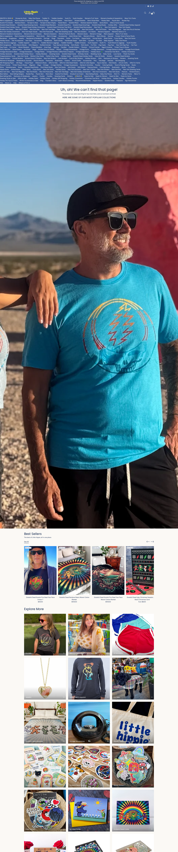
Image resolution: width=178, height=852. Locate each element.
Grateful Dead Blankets (48, 25)
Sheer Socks (108, 38)
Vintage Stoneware (25, 52)
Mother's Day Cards (37, 56)
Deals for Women (101, 76)
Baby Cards (107, 54)
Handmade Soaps (71, 41)
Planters (84, 47)
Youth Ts (68, 18)
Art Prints (27, 49)
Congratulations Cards (7, 56)
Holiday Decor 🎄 (97, 52)
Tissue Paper (29, 63)
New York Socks (62, 29)
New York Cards (23, 56)
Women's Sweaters (50, 34)
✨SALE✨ (78, 76)
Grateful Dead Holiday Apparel (129, 25)
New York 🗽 (98, 27)
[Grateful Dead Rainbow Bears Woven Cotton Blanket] (74, 570)
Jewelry (21, 38)
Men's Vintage (51, 36)
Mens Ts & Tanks (130, 18)
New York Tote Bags (48, 29)
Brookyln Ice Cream (77, 74)
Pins (95, 61)
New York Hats (34, 29)
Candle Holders (74, 47)
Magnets (32, 65)
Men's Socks (41, 36)
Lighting (56, 47)
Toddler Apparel (23, 43)
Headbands (48, 41)
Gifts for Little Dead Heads (69, 63)
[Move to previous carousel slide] (148, 541)
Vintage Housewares (70, 49)
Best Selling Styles (92, 74)
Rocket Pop (126, 21)
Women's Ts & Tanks (91, 18)
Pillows (58, 49)
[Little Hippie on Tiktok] (153, 6)
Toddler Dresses (80, 43)
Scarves (110, 36)
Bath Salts (82, 41)
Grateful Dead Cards (69, 54)
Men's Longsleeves (6, 21)
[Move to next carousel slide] (152, 541)
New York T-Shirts (21, 29)
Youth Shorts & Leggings (116, 43)
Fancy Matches (5, 49)
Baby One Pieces (34, 18)
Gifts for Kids (53, 63)
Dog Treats (3, 47)
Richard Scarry (135, 72)
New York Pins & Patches (131, 29)
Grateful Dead (109, 81)
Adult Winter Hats (75, 36)
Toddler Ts (45, 18)
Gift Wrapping (120, 61)
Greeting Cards (54, 54)
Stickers (109, 56)
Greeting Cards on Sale (8, 78)
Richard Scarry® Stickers (33, 58)
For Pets (93, 45)
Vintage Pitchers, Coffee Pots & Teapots (60, 52)
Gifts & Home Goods (117, 23)
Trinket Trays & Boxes (121, 47)
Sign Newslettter (130, 81)
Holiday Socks (5, 41)
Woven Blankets (23, 47)
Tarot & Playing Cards (122, 65)
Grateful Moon (74, 23)
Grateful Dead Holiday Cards (10, 27)
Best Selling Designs (17, 74)
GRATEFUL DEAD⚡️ (6, 18)
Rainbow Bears (20, 23)
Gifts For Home (135, 63)
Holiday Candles (118, 78)
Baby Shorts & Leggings (8, 43)
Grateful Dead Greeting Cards (28, 25)
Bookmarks (58, 61)
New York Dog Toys (122, 45)
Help (15, 83)
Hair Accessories (17, 41)
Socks (68, 38)
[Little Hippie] (31, 13)
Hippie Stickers (5, 58)
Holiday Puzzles (132, 78)
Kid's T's (116, 74)
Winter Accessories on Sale (29, 81)
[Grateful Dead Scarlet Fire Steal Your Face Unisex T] (40, 570)
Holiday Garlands (6, 54)
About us (8, 83)
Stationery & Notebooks (22, 76)
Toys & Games (102, 63)
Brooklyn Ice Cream (6, 29)
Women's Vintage (96, 34)
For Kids (99, 41)
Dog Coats (102, 45)
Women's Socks (82, 34)
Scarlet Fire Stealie (6, 23)
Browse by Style (21, 18)
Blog (41, 81)
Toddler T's (35, 43)
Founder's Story (51, 81)
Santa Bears (104, 23)
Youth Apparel (92, 43)
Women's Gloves (89, 36)
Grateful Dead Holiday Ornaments (33, 27)
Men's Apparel (108, 34)
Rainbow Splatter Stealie (89, 23)
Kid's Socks (85, 45)
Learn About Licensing (66, 81)
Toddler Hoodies (57, 18)
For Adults (92, 32)
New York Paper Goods (29, 32)
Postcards (49, 61)
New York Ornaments (100, 72)
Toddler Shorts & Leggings (50, 43)
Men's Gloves (101, 36)
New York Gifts (75, 29)
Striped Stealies (80, 21)
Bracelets (61, 38)
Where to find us (24, 83)
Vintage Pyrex (84, 49)
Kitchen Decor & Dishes (46, 49)
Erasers (67, 61)
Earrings (46, 38)
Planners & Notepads (7, 61)
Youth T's (103, 43)
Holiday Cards (66, 56)
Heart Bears (68, 21)
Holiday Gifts (112, 25)
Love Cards (117, 54)
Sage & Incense (107, 47)
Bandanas (3, 38)
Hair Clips (28, 41)
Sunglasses (13, 38)
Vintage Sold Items (82, 52)
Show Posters (17, 49)
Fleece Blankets (36, 47)
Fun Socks (75, 38)
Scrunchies (38, 41)
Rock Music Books (47, 67)
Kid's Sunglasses (5, 45)
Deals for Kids (88, 76)
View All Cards (100, 56)
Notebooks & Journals (24, 61)
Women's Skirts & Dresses (33, 34)
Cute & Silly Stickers (76, 58)
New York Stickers (80, 32)
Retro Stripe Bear (93, 21)
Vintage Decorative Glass (8, 52)
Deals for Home (126, 76)
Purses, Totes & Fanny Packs (125, 36)
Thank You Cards (129, 54)
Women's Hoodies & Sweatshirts (111, 18)
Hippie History (98, 81)
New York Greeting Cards (63, 32)
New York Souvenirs (74, 69)
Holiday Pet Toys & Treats (8, 81)
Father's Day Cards (52, 56)
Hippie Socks (86, 38)
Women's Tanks (127, 74)
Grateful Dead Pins (64, 25)
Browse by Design (43, 21)
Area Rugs (47, 47)
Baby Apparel (108, 41)
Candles (63, 47)
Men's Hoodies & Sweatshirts (24, 21)
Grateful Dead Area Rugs (81, 25)
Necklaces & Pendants (34, 38)
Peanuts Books (92, 67)
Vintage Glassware (97, 49)
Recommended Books (83, 81)
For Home (13, 47)
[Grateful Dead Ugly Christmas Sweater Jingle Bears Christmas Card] (142, 570)
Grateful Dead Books (99, 25)
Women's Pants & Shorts (67, 34)
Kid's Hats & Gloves (20, 45)
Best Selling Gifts (5, 76)
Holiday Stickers (90, 58)
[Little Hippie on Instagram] (150, 6)
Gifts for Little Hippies (87, 63)
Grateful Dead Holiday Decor (24, 54)
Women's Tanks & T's (119, 32)
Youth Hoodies (78, 18)
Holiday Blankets (41, 54)
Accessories (63, 36)
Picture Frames (94, 47)
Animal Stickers (17, 58)
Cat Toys (134, 45)
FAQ (1, 83)
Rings (53, 38)
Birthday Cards (83, 54)
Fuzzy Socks (118, 38)
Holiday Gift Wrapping (59, 78)
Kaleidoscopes (11, 67)
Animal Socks (97, 38)
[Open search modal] (145, 13)
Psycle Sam (116, 21)
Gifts (100, 58)
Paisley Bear (105, 21)
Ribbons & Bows (41, 63)
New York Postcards (46, 32)
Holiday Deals (33, 78)
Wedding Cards (96, 54)
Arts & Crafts (76, 61)
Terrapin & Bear (32, 23)
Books (134, 65)
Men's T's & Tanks (121, 34)
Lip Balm (91, 41)
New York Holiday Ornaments (10, 32)
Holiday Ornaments (128, 52)
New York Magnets (115, 29)
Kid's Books (75, 45)
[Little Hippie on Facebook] (148, 6)
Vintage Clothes (56, 65)
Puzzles (97, 65)
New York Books (101, 29)
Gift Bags (19, 63)
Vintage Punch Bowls (132, 49)
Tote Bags (102, 61)
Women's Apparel (104, 32)
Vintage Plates (39, 52)
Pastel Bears (62, 23)
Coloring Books (107, 65)
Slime (2, 67)
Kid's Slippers (33, 45)
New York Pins (116, 69)
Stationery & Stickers (111, 58)
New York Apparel (111, 27)
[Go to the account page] (149, 13)
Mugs (34, 49)
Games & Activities (86, 65)
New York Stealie (56, 21)
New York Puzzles (88, 29)
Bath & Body (58, 41)
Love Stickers (62, 58)
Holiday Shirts (106, 78)
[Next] (42, 12)
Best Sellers (4, 74)
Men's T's (137, 74)
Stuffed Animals (45, 45)
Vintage (45, 65)
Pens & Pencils (39, 61)
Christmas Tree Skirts (112, 52)
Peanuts (124, 72)
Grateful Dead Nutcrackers (83, 27)
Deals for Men (114, 76)
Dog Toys (111, 45)
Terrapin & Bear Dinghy (48, 23)
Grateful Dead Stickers (7, 25)
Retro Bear (49, 74)
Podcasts (120, 81)
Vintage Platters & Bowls (114, 49)
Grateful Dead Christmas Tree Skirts (59, 27)
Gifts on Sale (22, 78)
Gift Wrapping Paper (7, 63)
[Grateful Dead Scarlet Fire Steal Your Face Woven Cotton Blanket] (108, 570)
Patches (110, 61)
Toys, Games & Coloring (61, 45)
